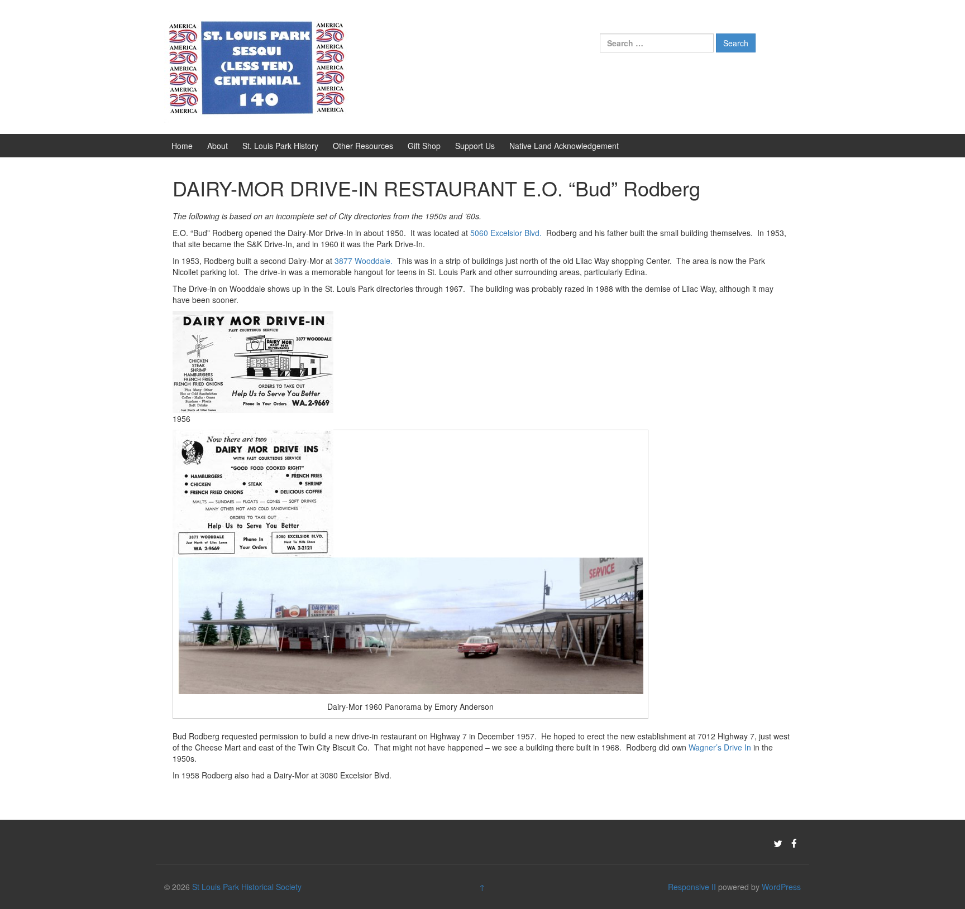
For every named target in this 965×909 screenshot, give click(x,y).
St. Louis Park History (280, 145)
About (217, 145)
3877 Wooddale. (364, 260)
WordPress (781, 886)
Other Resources (363, 145)
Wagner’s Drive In (720, 747)
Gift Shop (424, 145)
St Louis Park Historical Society (247, 886)
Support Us (475, 145)
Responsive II (692, 886)
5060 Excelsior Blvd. (506, 232)
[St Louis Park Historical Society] (256, 65)
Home (182, 145)
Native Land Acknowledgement (564, 145)
